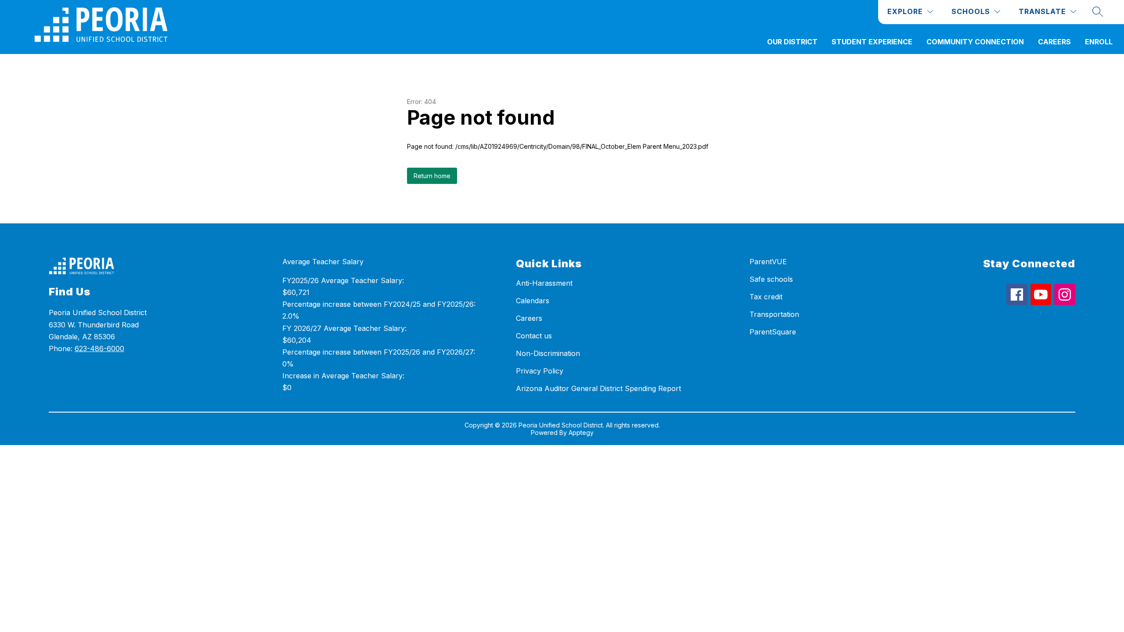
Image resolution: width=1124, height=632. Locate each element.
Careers (1054, 41)
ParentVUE (768, 261)
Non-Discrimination (548, 353)
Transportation (774, 314)
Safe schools (771, 279)
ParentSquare (772, 331)
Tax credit (765, 296)
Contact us (534, 335)
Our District (792, 41)
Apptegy (581, 432)
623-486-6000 (99, 348)
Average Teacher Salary (323, 261)
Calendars (532, 300)
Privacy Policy (539, 370)
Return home (432, 176)
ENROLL (1099, 41)
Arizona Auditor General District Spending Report (598, 388)
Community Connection (975, 41)
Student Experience (872, 41)
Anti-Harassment (544, 283)
